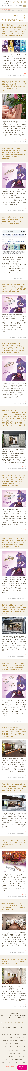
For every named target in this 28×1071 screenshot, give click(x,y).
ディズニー (3, 1031)
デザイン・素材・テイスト (20, 1031)
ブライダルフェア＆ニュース (10, 1056)
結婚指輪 (14, 1027)
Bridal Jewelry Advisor (21, 531)
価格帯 (3, 1034)
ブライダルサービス (20, 1059)
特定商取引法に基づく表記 (14, 1053)
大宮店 (10, 1043)
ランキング (9, 1034)
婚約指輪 (8, 1027)
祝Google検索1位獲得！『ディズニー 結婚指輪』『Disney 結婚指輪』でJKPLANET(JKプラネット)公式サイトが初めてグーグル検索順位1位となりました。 (14, 221)
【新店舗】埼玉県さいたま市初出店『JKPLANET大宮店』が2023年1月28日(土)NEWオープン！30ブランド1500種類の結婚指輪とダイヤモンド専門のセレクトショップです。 (14, 609)
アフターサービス (6, 1062)
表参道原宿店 (13, 1040)
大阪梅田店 (23, 1043)
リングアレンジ (16, 1062)
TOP (3, 1027)
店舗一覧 (15, 1037)
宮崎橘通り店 (6, 1050)
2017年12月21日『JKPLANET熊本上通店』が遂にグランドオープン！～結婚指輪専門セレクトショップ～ (14, 961)
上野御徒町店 (22, 1040)
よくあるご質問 (8, 1037)
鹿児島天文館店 (15, 1050)
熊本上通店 (22, 1047)
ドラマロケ (22, 1056)
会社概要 (22, 1050)
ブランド (10, 1031)
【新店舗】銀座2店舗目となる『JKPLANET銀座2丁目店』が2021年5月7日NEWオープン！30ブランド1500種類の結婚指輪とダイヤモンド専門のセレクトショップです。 (14, 732)
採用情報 (24, 1062)
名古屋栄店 (16, 1043)
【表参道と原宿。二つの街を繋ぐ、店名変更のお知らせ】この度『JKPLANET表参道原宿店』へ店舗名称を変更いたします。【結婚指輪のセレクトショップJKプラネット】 (14, 86)
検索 (25, 5)
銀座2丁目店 (6, 1040)
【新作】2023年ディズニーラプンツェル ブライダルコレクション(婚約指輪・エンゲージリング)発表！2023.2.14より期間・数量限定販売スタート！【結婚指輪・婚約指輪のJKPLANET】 (14, 543)
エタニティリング (22, 1027)
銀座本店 (21, 1037)
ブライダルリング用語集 (20, 1034)
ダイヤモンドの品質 (8, 1059)
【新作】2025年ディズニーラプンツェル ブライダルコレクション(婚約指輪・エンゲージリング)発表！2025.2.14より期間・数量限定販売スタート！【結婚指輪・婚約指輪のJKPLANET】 (14, 348)
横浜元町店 (4, 1043)
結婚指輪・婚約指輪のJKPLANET (19, 75)
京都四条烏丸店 (7, 1047)
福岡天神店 (15, 1047)
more (25, 73)
